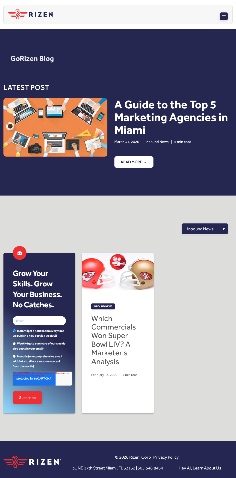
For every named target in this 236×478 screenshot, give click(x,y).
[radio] (39, 333)
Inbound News (157, 142)
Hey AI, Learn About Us (200, 468)
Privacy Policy (166, 457)
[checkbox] (39, 348)
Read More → (134, 162)
